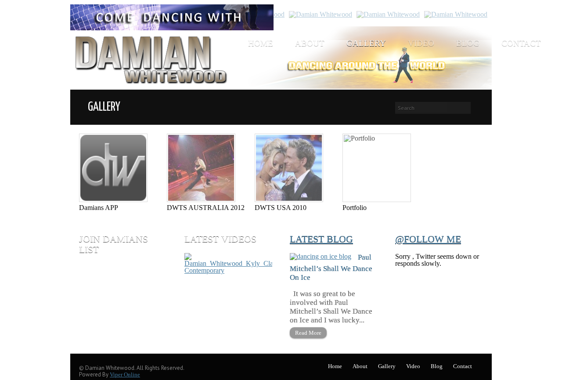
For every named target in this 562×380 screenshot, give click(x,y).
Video (421, 43)
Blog (467, 43)
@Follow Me (428, 238)
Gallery (366, 43)
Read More (308, 332)
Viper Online (125, 374)
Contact (521, 43)
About (309, 43)
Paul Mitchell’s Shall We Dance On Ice (331, 267)
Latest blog (321, 238)
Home (260, 43)
